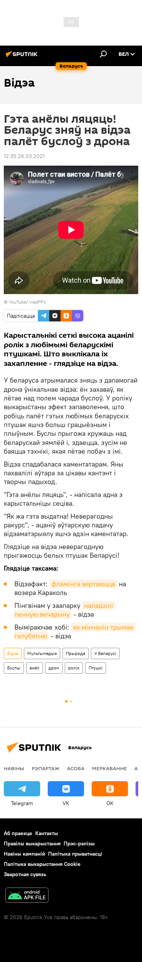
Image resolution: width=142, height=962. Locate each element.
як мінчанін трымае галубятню (75, 631)
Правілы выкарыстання (32, 843)
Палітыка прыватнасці (75, 853)
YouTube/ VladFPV (27, 302)
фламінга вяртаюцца (83, 583)
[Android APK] (27, 896)
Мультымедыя (42, 653)
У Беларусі (105, 653)
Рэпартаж (45, 768)
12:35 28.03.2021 (24, 156)
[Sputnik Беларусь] (23, 57)
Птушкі (96, 668)
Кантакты (46, 833)
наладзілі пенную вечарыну (64, 610)
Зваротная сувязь (25, 874)
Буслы (13, 668)
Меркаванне (109, 768)
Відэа (12, 653)
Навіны (14, 768)
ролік (74, 668)
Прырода (75, 653)
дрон (53, 668)
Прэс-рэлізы (79, 843)
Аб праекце (18, 833)
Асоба (75, 768)
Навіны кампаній (24, 853)
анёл (34, 668)
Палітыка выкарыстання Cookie (42, 864)
